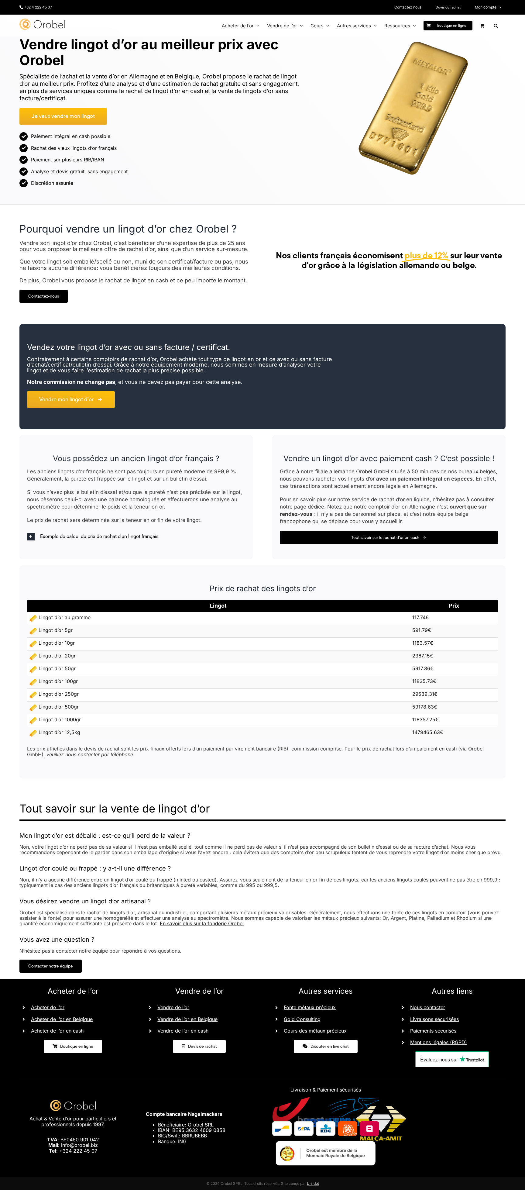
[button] (496, 25)
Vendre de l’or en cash (182, 1031)
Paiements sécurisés (433, 1031)
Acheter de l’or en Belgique (62, 1019)
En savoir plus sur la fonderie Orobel (202, 923)
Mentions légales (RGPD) (438, 1042)
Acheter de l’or (47, 1007)
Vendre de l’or (173, 1007)
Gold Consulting (302, 1019)
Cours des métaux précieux (315, 1031)
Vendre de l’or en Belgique (187, 1019)
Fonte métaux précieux (310, 1007)
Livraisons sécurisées (434, 1019)
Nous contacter (427, 1007)
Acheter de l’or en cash (57, 1031)
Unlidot (313, 1183)
